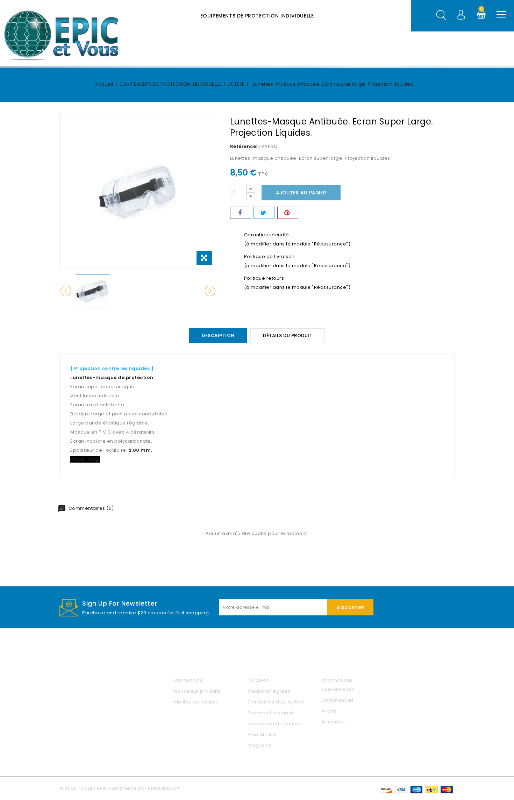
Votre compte (343, 664)
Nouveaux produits (197, 691)
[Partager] (240, 213)
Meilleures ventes (196, 702)
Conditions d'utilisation (276, 702)
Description (218, 335)
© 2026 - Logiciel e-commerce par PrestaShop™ (120, 788)
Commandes (337, 700)
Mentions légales (269, 691)
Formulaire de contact (275, 723)
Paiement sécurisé (271, 712)
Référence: (243, 146)
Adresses (333, 722)
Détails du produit (287, 335)
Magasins (260, 745)
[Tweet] (264, 213)
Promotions (188, 680)
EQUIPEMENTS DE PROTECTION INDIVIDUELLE (257, 15)
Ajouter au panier (301, 192)
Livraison (258, 680)
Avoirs (329, 711)
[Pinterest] (288, 213)
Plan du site (262, 734)
